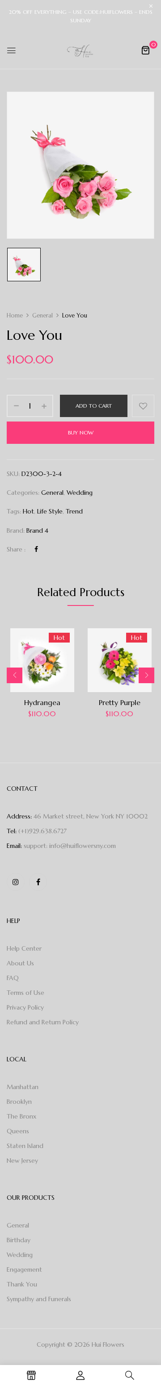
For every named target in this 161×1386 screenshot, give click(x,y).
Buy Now (80, 432)
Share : (16, 549)
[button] (145, 50)
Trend (74, 511)
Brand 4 (37, 530)
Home (15, 315)
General (42, 315)
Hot (28, 511)
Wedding (80, 492)
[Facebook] (36, 549)
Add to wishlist (143, 406)
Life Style (50, 511)
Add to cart (94, 405)
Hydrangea (42, 702)
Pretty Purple (119, 702)
